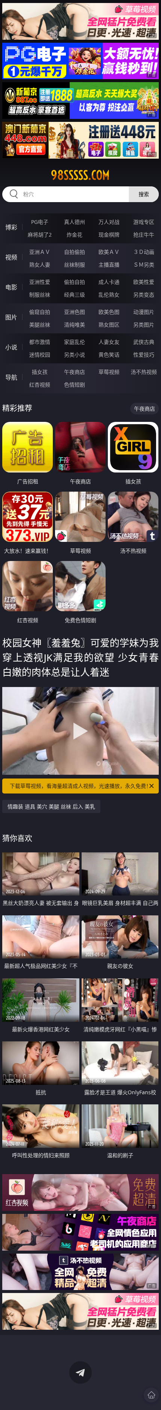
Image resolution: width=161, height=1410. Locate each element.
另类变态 (143, 294)
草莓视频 (108, 371)
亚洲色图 (74, 311)
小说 (11, 347)
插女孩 (40, 371)
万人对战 (108, 221)
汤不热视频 (144, 371)
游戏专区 (143, 221)
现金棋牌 (108, 234)
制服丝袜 (39, 294)
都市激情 (39, 341)
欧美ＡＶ (108, 251)
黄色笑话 (108, 354)
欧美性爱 (143, 281)
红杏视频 (39, 384)
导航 (11, 377)
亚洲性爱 (39, 281)
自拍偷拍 (74, 251)
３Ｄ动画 (143, 251)
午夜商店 (74, 371)
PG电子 (39, 221)
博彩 (11, 227)
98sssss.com (80, 175)
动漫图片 (143, 311)
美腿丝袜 (39, 324)
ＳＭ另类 (143, 264)
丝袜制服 (74, 264)
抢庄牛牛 (143, 234)
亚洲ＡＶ (39, 251)
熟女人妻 (39, 264)
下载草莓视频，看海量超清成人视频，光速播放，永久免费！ (80, 785)
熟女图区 (108, 324)
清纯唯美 (74, 324)
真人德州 (74, 221)
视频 (11, 257)
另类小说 (74, 354)
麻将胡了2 (40, 234)
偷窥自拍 (39, 311)
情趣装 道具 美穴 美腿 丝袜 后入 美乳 (51, 806)
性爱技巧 (143, 354)
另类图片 (143, 324)
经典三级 (74, 294)
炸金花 (74, 234)
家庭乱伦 (74, 341)
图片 (11, 317)
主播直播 (108, 264)
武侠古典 (143, 341)
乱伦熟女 (108, 294)
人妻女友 (108, 341)
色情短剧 (74, 384)
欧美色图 (108, 311)
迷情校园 (39, 354)
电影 (11, 287)
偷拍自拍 (74, 281)
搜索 (144, 194)
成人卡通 (108, 281)
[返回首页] (151, 1395)
